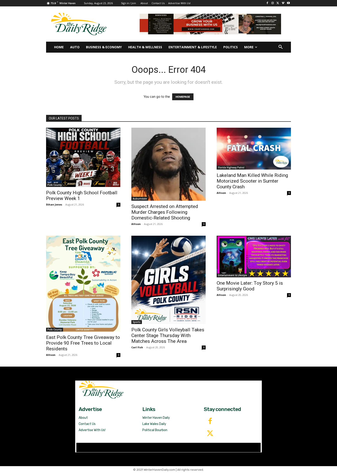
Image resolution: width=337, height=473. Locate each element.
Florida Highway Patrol (231, 167)
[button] (280, 47)
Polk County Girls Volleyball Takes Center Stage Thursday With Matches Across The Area (167, 335)
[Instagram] (272, 3)
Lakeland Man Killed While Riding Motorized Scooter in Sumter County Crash (252, 181)
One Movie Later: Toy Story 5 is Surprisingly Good (250, 286)
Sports (137, 322)
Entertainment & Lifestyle (232, 275)
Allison (136, 224)
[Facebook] (267, 3)
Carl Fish (137, 347)
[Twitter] (210, 433)
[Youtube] (288, 3)
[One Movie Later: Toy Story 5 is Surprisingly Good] (254, 256)
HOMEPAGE (183, 96)
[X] (278, 3)
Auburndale (140, 198)
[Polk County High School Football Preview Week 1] (83, 157)
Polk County (54, 184)
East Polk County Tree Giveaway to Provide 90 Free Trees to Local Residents (83, 343)
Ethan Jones (54, 204)
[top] (210, 24)
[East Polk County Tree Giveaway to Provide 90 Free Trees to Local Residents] (83, 284)
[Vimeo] (283, 3)
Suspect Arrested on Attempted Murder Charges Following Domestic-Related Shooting (164, 212)
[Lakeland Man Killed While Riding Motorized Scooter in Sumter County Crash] (254, 148)
